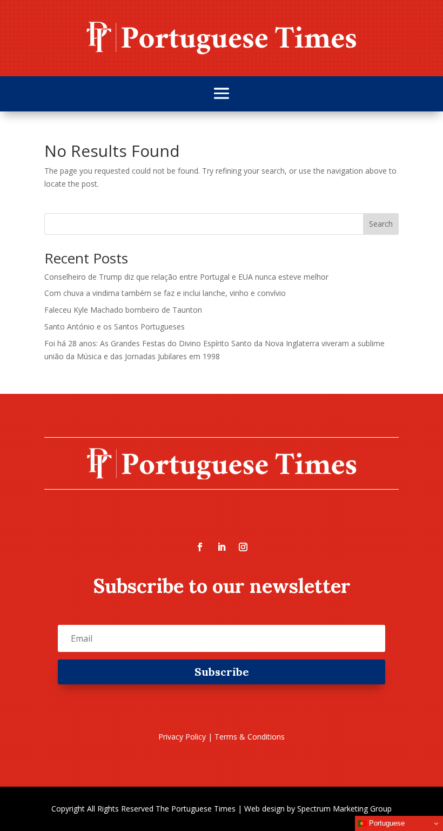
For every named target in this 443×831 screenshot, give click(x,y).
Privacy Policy (182, 736)
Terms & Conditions (249, 736)
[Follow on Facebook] (200, 547)
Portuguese (386, 823)
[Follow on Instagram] (243, 547)
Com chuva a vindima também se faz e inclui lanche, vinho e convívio (165, 293)
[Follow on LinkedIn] (221, 547)
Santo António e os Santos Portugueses (114, 326)
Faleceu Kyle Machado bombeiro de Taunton (123, 310)
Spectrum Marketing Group (344, 808)
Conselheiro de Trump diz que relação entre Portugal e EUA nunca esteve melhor (186, 277)
